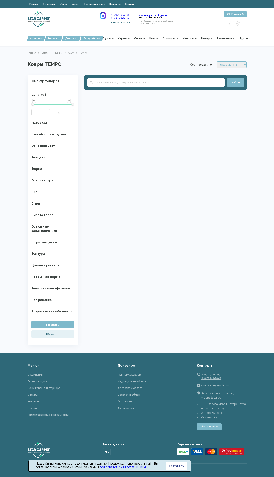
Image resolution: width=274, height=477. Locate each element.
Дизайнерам (126, 408)
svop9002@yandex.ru (215, 385)
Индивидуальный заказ (133, 381)
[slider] (32, 104)
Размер (205, 38)
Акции (63, 4)
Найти (235, 82)
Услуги (75, 4)
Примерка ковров (129, 374)
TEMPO (83, 53)
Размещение (224, 38)
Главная (33, 4)
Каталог (36, 38)
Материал (188, 38)
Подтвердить (176, 466)
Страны (122, 38)
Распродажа (92, 38)
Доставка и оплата (94, 4)
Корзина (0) (237, 14)
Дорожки (71, 38)
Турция (59, 53)
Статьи (32, 408)
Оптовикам (125, 401)
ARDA (71, 53)
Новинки (53, 38)
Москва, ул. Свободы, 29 (153, 15)
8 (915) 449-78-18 (120, 18)
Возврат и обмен (129, 394)
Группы (107, 38)
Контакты (115, 4)
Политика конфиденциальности (48, 414)
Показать (52, 324)
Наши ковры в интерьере (44, 388)
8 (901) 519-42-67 (120, 15)
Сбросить (52, 334)
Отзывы (129, 4)
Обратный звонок (209, 426)
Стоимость (169, 38)
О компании (49, 4)
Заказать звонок (120, 22)
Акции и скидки (37, 381)
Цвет (152, 38)
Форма (138, 38)
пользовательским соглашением (123, 467)
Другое (243, 38)
